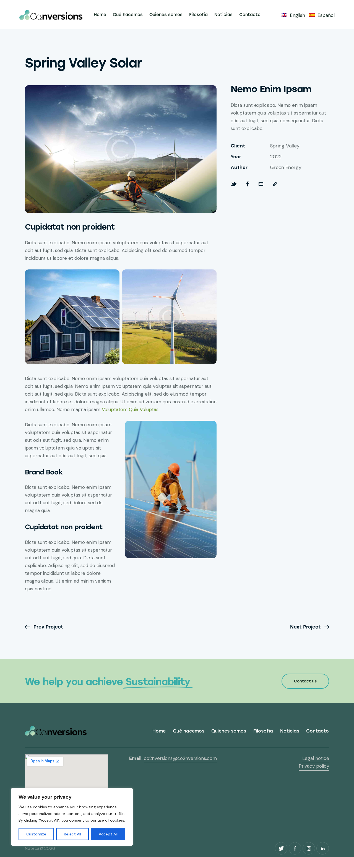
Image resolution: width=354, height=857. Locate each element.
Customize (36, 834)
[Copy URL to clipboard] (275, 184)
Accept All (108, 834)
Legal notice (315, 758)
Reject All (72, 834)
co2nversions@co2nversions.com (180, 758)
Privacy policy (314, 766)
